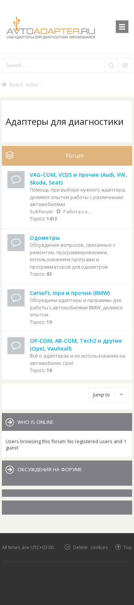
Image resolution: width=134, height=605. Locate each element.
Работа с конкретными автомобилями (77, 211)
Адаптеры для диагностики (65, 121)
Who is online (35, 422)
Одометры (45, 237)
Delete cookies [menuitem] (90, 547)
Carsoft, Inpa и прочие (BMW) (70, 292)
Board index (23, 84)
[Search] (111, 65)
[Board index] (67, 26)
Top (128, 547)
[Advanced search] (125, 65)
